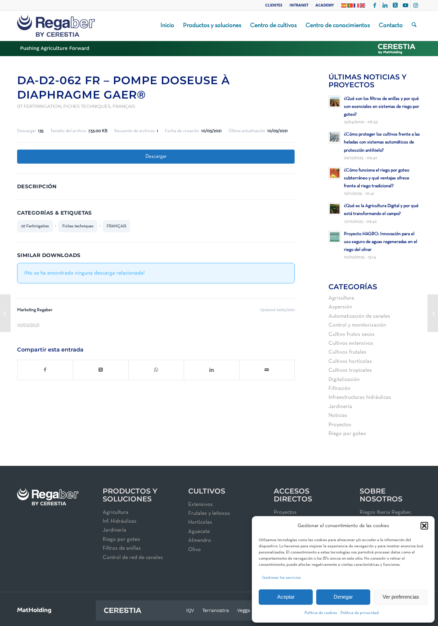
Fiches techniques (87, 106)
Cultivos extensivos (350, 343)
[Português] (350, 5)
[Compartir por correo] (267, 370)
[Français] (356, 5)
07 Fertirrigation (39, 106)
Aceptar (286, 597)
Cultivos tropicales (350, 370)
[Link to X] (395, 5)
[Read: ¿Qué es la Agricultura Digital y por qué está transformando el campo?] (334, 209)
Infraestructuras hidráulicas (359, 397)
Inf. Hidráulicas (120, 521)
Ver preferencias (401, 597)
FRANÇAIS (124, 106)
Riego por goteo (347, 433)
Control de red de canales (133, 557)
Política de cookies (321, 613)
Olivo (194, 549)
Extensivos (200, 504)
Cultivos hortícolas (350, 361)
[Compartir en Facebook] (45, 370)
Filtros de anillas (122, 548)
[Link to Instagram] (416, 5)
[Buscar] (414, 26)
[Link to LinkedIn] (385, 5)
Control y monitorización (357, 325)
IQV (190, 610)
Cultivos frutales (347, 352)
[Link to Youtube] (405, 5)
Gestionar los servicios (281, 577)
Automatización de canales (359, 316)
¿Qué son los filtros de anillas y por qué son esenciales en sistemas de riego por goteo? (381, 107)
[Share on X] (100, 370)
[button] (424, 525)
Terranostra (215, 610)
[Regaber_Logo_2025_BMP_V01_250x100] (56, 26)
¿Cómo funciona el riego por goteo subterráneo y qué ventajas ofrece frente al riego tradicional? (376, 178)
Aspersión (340, 307)
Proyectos (339, 424)
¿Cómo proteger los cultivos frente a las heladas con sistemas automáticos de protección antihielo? (382, 142)
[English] (363, 5)
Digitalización (344, 379)
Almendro (199, 540)
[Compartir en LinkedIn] (211, 370)
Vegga (243, 610)
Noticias (337, 415)
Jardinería (340, 406)
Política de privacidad (359, 613)
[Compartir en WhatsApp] (156, 370)
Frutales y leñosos (209, 513)
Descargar (156, 156)
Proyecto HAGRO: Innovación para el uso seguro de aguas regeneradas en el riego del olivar (380, 242)
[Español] (344, 5)
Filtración (339, 388)
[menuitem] (274, 5)
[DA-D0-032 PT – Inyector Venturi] (5, 313)
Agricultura (341, 298)
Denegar (343, 597)
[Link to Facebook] (374, 5)
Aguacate (199, 531)
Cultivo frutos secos (351, 334)
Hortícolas (200, 522)
